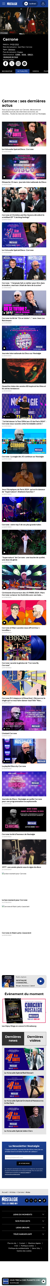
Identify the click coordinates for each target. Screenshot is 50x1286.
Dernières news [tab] (13, 1038)
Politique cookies (27, 1246)
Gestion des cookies (24, 1251)
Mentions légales (34, 1243)
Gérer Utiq (36, 1248)
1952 (17, 44)
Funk (17, 55)
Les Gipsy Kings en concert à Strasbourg (19, 1026)
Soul (24, 55)
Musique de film (10, 57)
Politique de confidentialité (18, 1248)
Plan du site (12, 1243)
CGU (16, 1246)
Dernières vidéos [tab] (35, 1038)
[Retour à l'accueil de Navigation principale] (12, 3)
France (20, 52)
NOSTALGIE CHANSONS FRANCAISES (22, 981)
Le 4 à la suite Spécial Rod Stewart (18, 1073)
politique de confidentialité (12, 1174)
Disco (30, 55)
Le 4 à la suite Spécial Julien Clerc (18, 1131)
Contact (22, 1243)
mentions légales (25, 1172)
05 (13, 44)
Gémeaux (11, 49)
